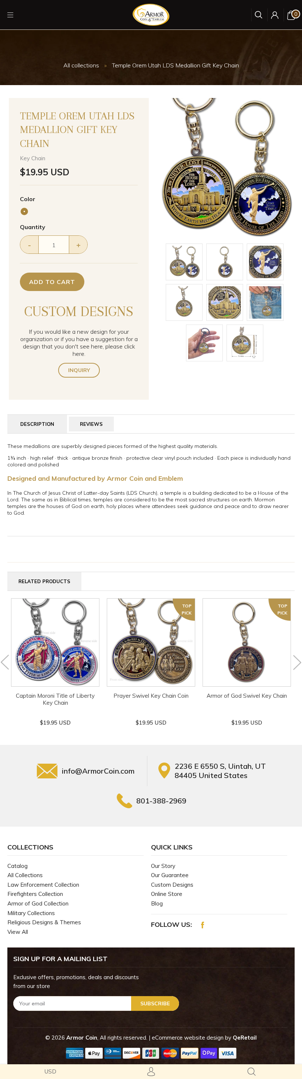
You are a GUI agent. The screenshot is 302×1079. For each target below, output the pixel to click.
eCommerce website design (188, 1037)
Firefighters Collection (35, 893)
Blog (157, 903)
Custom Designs (172, 884)
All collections (81, 65)
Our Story (163, 865)
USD (50, 1071)
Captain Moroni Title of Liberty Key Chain (55, 699)
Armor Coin (81, 1037)
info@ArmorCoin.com (98, 770)
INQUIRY (79, 370)
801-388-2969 (161, 800)
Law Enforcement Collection (43, 884)
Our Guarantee (170, 875)
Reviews (91, 424)
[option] (225, 168)
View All (17, 931)
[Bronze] (24, 211)
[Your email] (96, 1003)
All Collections (25, 875)
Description (37, 424)
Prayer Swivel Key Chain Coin (151, 695)
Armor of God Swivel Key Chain (247, 695)
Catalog (17, 865)
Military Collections (31, 913)
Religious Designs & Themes (44, 922)
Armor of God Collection (38, 903)
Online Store (166, 893)
